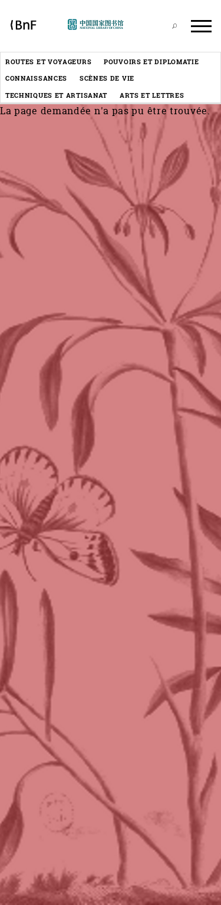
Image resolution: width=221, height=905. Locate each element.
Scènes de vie (107, 78)
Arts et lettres (152, 95)
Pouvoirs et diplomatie (151, 61)
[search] (174, 26)
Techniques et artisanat (56, 95)
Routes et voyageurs (48, 61)
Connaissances (36, 78)
